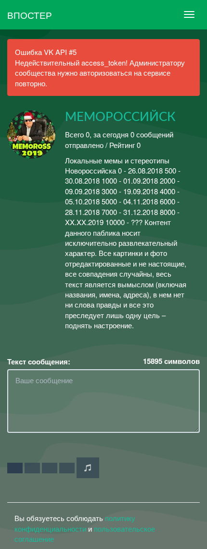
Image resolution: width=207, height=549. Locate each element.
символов (171, 361)
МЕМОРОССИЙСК (120, 117)
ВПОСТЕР (29, 14)
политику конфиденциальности (74, 523)
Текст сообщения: (38, 362)
